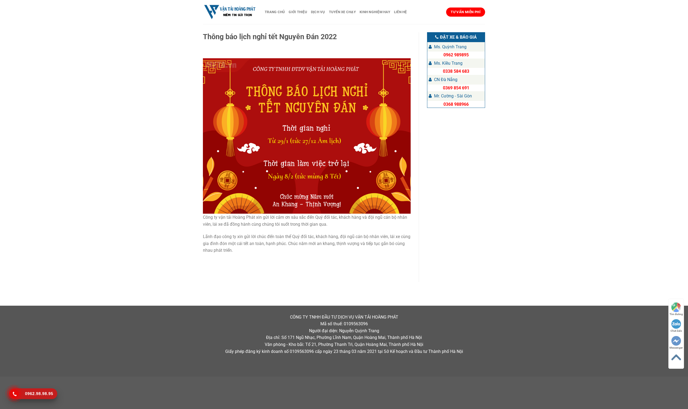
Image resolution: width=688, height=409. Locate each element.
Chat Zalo (676, 330)
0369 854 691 (456, 87)
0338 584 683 (456, 71)
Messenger (676, 347)
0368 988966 (456, 104)
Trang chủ (275, 12)
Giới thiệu (298, 12)
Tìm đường (676, 314)
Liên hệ (400, 12)
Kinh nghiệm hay (375, 12)
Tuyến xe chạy (342, 12)
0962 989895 (456, 54)
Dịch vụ (318, 12)
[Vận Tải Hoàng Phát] (230, 12)
